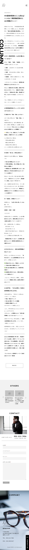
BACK (14, 365)
